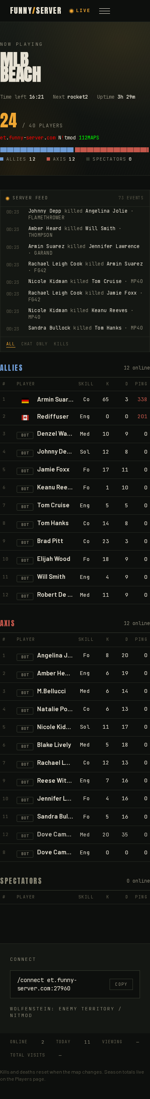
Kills (61, 344)
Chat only (34, 344)
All (10, 344)
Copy (121, 984)
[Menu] (104, 11)
